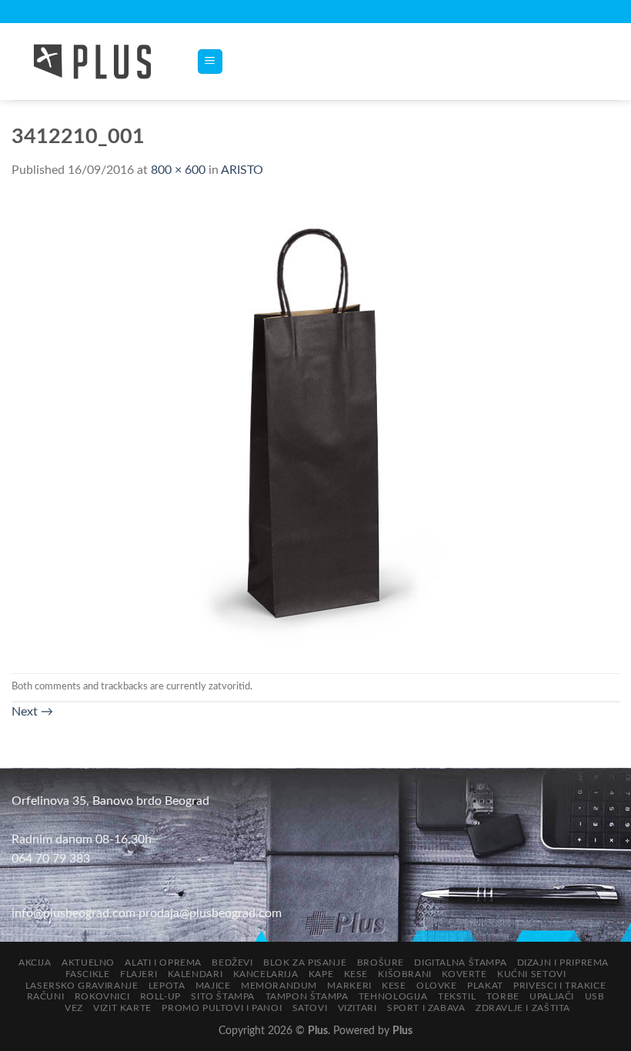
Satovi (310, 1008)
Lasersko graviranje (82, 985)
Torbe (502, 996)
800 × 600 (178, 170)
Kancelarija (266, 974)
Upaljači (551, 996)
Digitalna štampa (460, 962)
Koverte (464, 974)
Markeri (349, 985)
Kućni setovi (531, 974)
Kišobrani (405, 974)
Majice (213, 985)
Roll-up (160, 996)
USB (595, 996)
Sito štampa (223, 996)
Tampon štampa (307, 996)
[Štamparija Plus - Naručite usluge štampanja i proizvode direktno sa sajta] (92, 61)
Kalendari (195, 974)
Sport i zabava (426, 1008)
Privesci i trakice (559, 985)
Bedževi (232, 962)
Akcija (35, 962)
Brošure (380, 962)
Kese (356, 974)
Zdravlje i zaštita (523, 1008)
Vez (74, 1008)
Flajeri (138, 974)
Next (32, 712)
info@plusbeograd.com (75, 913)
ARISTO (242, 170)
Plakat (485, 985)
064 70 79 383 (51, 858)
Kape (321, 974)
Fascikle (87, 974)
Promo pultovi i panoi (222, 1008)
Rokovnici (102, 996)
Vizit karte (122, 1008)
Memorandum (279, 985)
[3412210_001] (315, 426)
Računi (46, 996)
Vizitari (357, 1008)
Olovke (436, 985)
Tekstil (457, 996)
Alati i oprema (163, 962)
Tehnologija (393, 996)
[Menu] (210, 62)
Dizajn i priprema (563, 962)
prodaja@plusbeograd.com (210, 913)
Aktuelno (88, 962)
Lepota (167, 985)
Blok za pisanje (304, 962)
